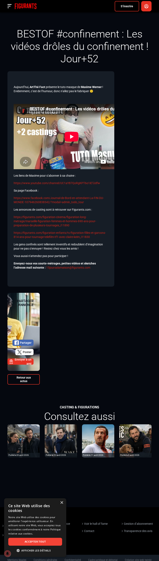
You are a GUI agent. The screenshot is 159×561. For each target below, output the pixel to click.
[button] (35, 550)
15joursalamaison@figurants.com (68, 267)
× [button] (61, 502)
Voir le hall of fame (96, 523)
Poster (27, 352)
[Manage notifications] (7, 553)
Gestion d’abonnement (138, 523)
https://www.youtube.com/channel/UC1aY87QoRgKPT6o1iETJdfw (57, 183)
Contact (89, 531)
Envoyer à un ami (23, 361)
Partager (25, 342)
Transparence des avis (138, 531)
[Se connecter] (146, 6)
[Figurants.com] (25, 6)
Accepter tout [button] (35, 541)
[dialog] (35, 527)
